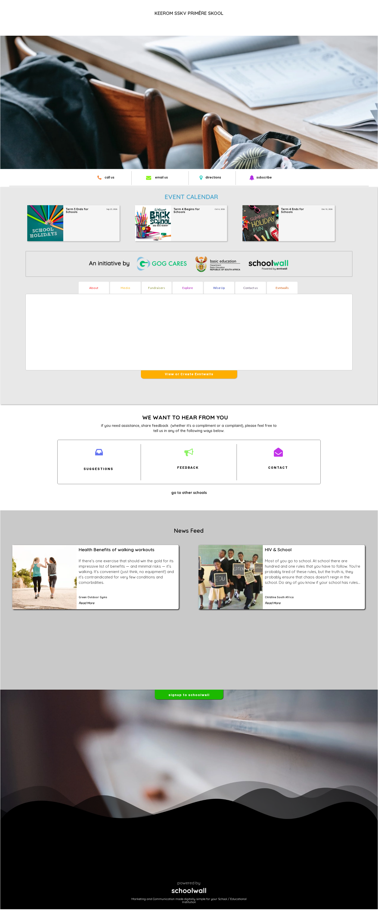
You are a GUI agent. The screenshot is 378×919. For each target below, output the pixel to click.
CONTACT (278, 467)
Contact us (250, 288)
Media (125, 288)
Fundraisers (156, 288)
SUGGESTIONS (98, 468)
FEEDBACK (188, 467)
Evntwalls (282, 288)
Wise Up (219, 288)
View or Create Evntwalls (189, 374)
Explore (187, 288)
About (93, 288)
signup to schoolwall (189, 694)
